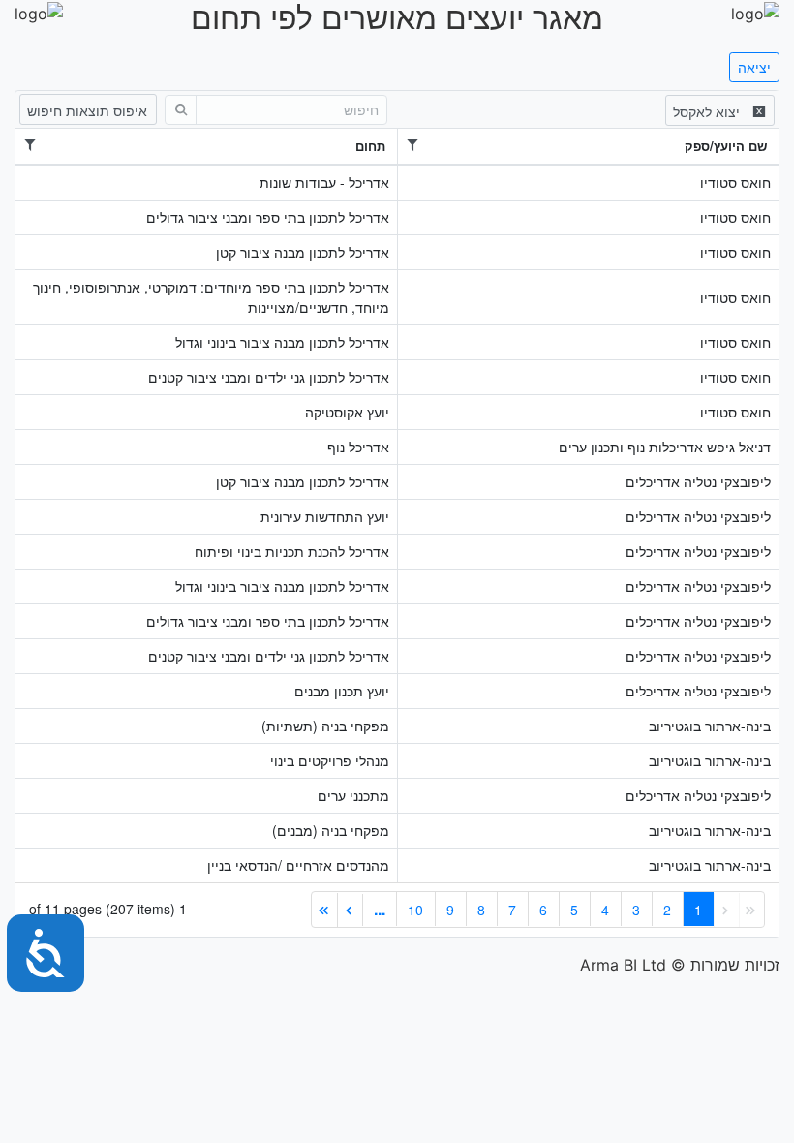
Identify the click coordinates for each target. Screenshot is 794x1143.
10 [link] (415, 909)
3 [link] (636, 909)
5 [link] (574, 909)
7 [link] (512, 909)
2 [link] (667, 909)
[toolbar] (397, 109)
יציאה (754, 67)
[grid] (397, 514)
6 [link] (543, 909)
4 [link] (605, 909)
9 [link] (450, 909)
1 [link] (698, 909)
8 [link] (481, 909)
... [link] (379, 909)
